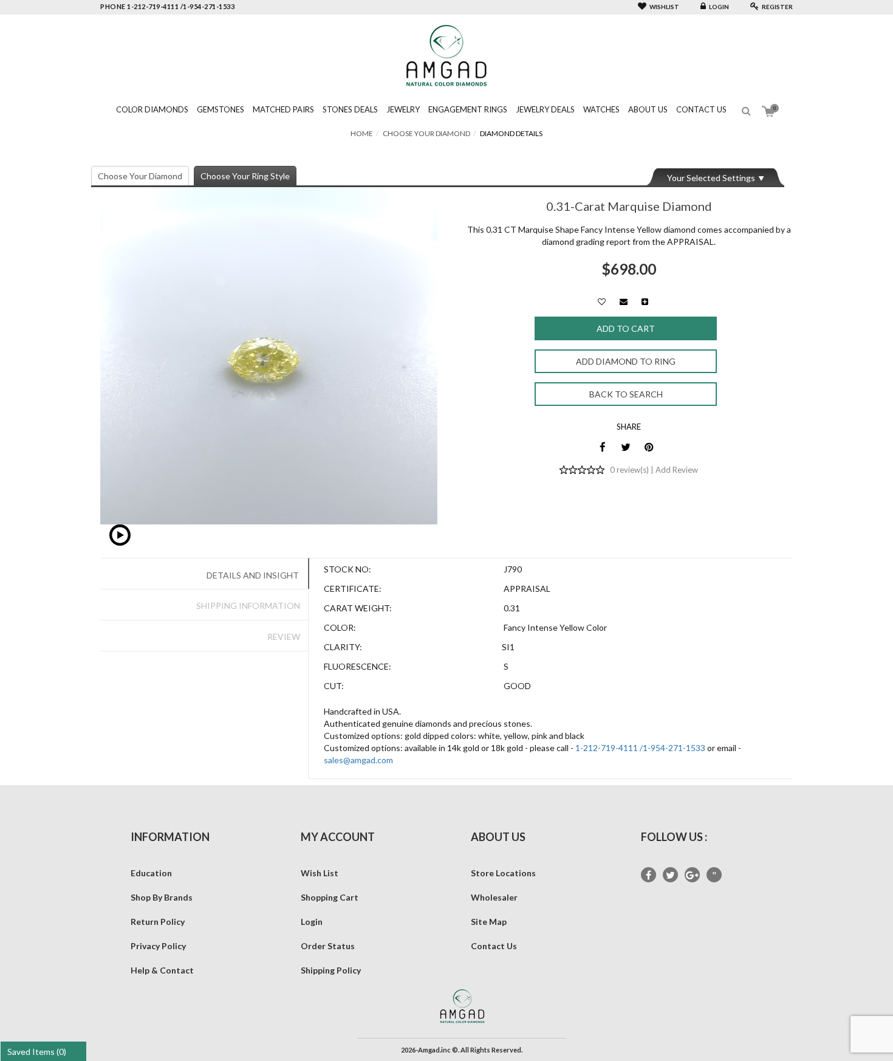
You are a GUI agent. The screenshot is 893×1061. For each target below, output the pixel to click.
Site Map (489, 921)
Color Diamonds (152, 109)
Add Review (676, 470)
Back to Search (626, 394)
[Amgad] (446, 55)
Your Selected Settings (711, 178)
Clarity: (343, 647)
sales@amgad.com (358, 760)
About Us (648, 109)
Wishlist (664, 6)
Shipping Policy (331, 970)
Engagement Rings (467, 109)
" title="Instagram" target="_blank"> (714, 875)
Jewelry (403, 109)
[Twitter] (626, 447)
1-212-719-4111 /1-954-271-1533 (640, 748)
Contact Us (701, 109)
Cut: (334, 686)
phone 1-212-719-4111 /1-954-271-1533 (167, 6)
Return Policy (158, 921)
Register (777, 6)
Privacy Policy (158, 946)
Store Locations (503, 873)
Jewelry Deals (545, 109)
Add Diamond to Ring (626, 361)
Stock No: (347, 569)
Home (362, 133)
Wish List (319, 873)
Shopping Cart (329, 897)
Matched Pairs (283, 109)
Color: (340, 627)
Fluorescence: (357, 666)
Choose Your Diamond (426, 133)
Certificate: (352, 588)
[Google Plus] (692, 874)
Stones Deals (350, 109)
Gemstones (220, 109)
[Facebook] (603, 447)
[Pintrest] (649, 447)
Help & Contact (162, 970)
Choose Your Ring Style (245, 176)
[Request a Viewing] (120, 534)
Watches (601, 109)
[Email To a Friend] (624, 298)
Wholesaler (494, 897)
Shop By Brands (162, 897)
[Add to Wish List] (602, 298)
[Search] (746, 111)
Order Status (328, 946)
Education (151, 873)
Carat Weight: (358, 608)
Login (719, 6)
